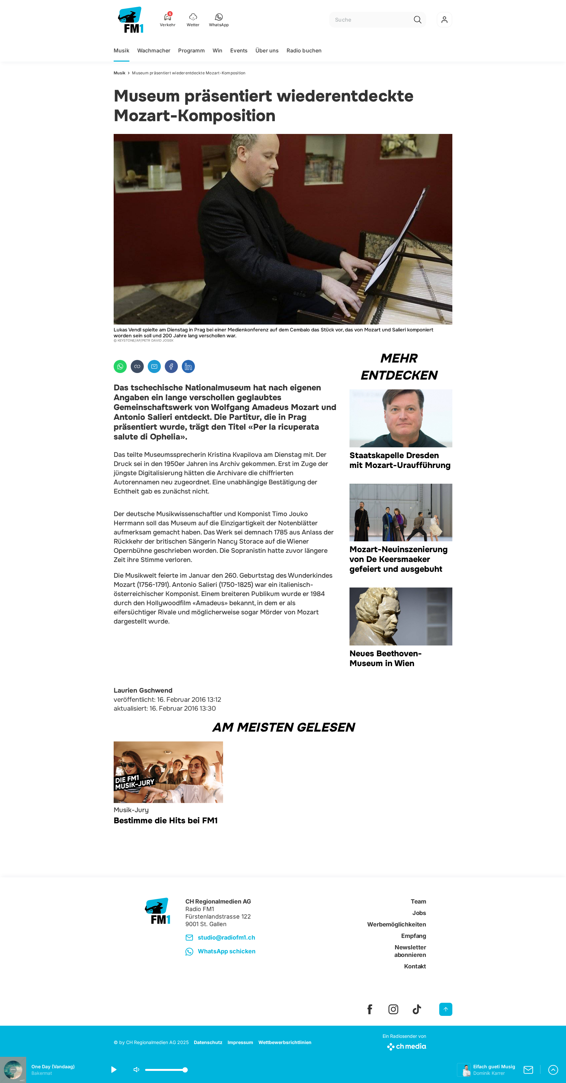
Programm (191, 50)
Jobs (419, 912)
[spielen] (113, 1069)
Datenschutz (208, 1042)
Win (217, 50)
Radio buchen (304, 50)
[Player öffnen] (553, 1070)
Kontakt (415, 966)
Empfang (413, 935)
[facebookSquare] (369, 1009)
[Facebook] (171, 366)
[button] (219, 19)
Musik (121, 50)
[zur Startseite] (130, 20)
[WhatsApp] (120, 366)
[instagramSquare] (393, 1009)
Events (239, 50)
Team (418, 901)
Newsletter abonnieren (410, 951)
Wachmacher (154, 50)
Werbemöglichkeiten (396, 924)
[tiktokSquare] (417, 1009)
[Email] (154, 366)
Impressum (240, 1042)
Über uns (267, 50)
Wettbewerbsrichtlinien (284, 1042)
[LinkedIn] (188, 366)
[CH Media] (404, 1045)
